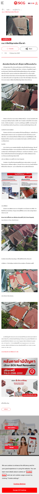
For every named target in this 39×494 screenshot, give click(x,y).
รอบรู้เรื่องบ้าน (6, 39)
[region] (19, 475)
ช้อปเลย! (12, 447)
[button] (3, 10)
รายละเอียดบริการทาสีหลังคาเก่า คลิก (9, 352)
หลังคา (6, 409)
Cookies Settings (19, 484)
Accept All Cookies (19, 490)
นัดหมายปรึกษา (11, 428)
